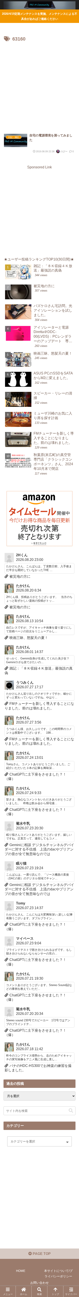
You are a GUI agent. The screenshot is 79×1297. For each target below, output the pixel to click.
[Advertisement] (39, 85)
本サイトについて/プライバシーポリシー (58, 1273)
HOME (20, 1271)
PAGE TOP (41, 1254)
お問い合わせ (39, 1282)
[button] (71, 1110)
